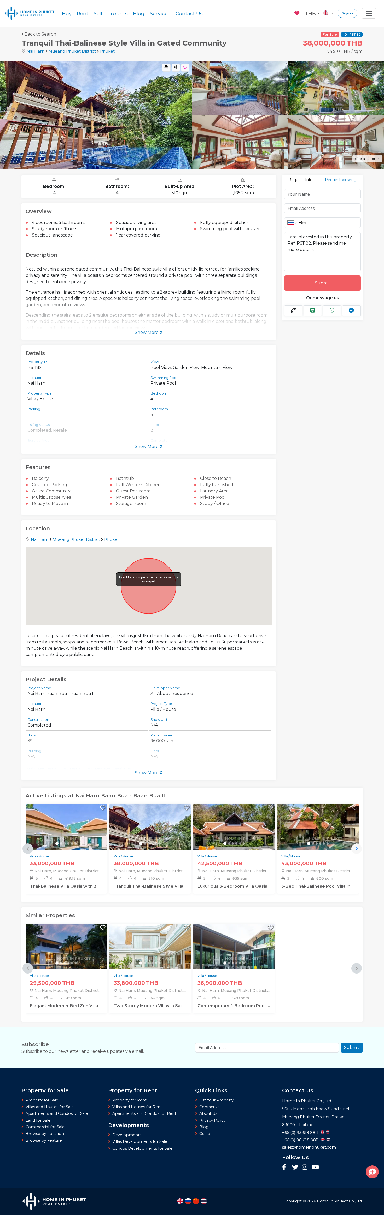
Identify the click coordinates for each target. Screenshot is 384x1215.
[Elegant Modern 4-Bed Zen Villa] (66, 959)
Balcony (40, 478)
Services (160, 13)
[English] (180, 1201)
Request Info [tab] (300, 179)
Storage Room (131, 503)
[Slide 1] (57, 843)
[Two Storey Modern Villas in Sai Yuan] (150, 959)
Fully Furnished (216, 484)
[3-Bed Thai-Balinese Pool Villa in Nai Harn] (317, 839)
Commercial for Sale (45, 1126)
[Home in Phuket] (29, 13)
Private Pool (213, 497)
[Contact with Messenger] (351, 310)
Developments (126, 1135)
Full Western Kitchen (138, 484)
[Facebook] (285, 1167)
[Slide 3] (65, 843)
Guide (204, 1133)
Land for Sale (38, 1120)
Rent (82, 13)
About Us (208, 1113)
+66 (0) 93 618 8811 (300, 1132)
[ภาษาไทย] (204, 1201)
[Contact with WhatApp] (332, 310)
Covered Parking (49, 484)
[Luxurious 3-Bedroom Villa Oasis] (234, 839)
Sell (98, 13)
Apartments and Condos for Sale (57, 1113)
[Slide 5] (72, 843)
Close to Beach (215, 478)
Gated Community (51, 490)
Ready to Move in (50, 503)
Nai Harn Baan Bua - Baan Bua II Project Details (76, 769)
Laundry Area (214, 490)
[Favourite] (297, 12)
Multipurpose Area (51, 497)
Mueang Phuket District (72, 51)
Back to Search (40, 34)
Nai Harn (35, 51)
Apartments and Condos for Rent (144, 1113)
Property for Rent (129, 1100)
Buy (67, 13)
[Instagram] (305, 1167)
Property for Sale (42, 1100)
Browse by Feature (44, 1140)
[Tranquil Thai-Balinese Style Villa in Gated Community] (150, 839)
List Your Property (216, 1100)
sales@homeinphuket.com (309, 1147)
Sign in (347, 13)
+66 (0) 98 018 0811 (300, 1139)
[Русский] (188, 1201)
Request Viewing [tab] (340, 179)
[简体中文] (196, 1201)
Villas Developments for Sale (139, 1141)
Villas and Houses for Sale (50, 1107)
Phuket (107, 51)
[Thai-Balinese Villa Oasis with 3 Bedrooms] (66, 839)
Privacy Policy (212, 1120)
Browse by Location (45, 1133)
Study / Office (214, 503)
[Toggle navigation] (369, 13)
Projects (117, 13)
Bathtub (125, 478)
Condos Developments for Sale (142, 1148)
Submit (322, 282)
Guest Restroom (133, 490)
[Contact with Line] (313, 310)
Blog (138, 13)
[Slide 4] (68, 843)
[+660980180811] (293, 310)
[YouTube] (315, 1168)
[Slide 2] (61, 843)
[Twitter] (295, 1167)
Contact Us (189, 13)
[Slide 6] (76, 843)
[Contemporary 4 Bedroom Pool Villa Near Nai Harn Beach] (234, 959)
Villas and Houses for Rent (137, 1107)
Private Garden (132, 497)
